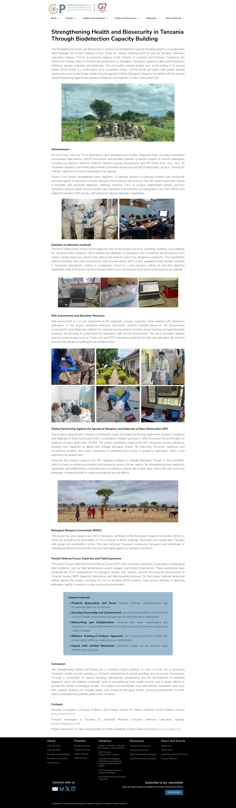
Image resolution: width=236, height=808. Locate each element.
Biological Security (82, 745)
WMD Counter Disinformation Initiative (108, 753)
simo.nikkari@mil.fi (63, 714)
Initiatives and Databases (94, 18)
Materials (169, 758)
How (53, 750)
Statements (151, 18)
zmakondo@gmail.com (65, 723)
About (54, 18)
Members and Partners (57, 758)
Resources (137, 741)
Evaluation (143, 758)
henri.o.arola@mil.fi (168, 729)
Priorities (70, 18)
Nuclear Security (81, 754)
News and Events (174, 18)
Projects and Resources (126, 18)
